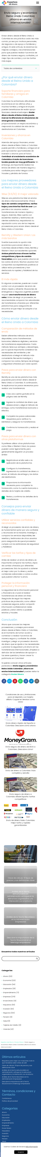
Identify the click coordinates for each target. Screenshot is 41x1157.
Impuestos (7, 1005)
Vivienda (6, 1029)
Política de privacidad (10, 1101)
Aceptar (21, 1152)
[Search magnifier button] (37, 958)
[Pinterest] (15, 681)
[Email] (36, 681)
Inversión (6, 1009)
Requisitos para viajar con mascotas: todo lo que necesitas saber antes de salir (18, 1062)
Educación (7, 984)
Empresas (7, 997)
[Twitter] (9, 681)
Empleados (7, 988)
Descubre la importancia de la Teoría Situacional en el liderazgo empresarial (16, 1083)
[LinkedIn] (25, 681)
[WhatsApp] (20, 681)
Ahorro (5, 976)
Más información (32, 1147)
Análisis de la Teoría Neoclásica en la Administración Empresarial (15, 1078)
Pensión (6, 1017)
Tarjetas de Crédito (10, 1025)
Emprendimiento (9, 992)
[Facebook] (4, 681)
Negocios (7, 1013)
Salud (5, 1021)
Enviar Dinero (8, 1001)
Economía (7, 980)
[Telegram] (31, 681)
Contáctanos (7, 1098)
